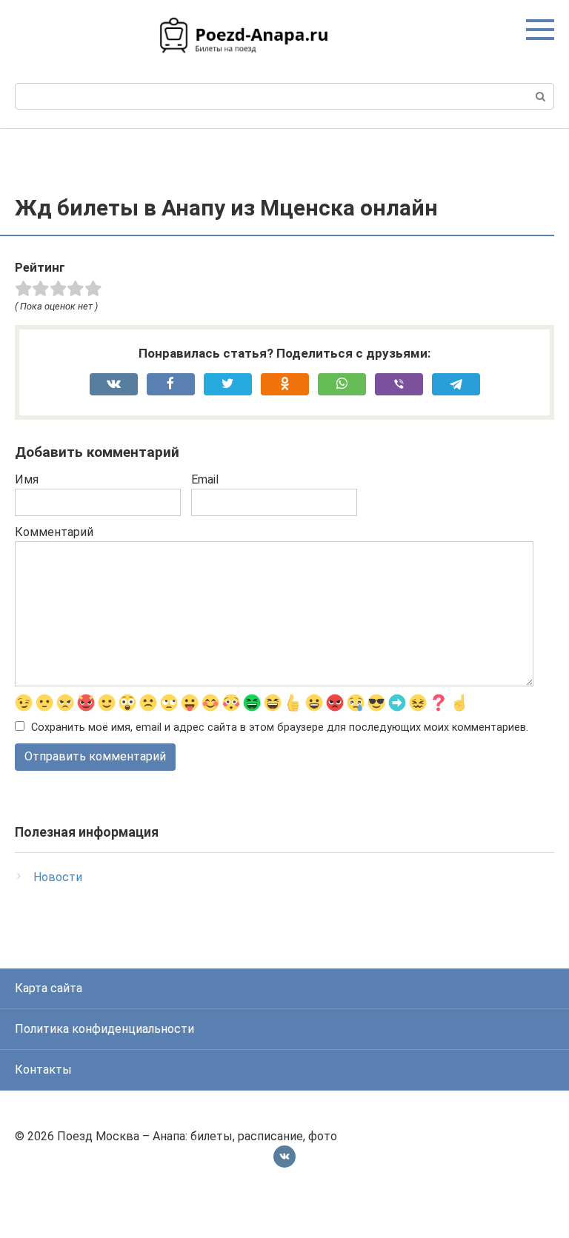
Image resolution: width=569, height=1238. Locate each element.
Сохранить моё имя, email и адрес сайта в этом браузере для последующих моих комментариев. (279, 727)
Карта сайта (48, 988)
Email (205, 479)
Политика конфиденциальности (104, 1029)
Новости (57, 877)
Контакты (43, 1070)
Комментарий (54, 532)
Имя (27, 479)
